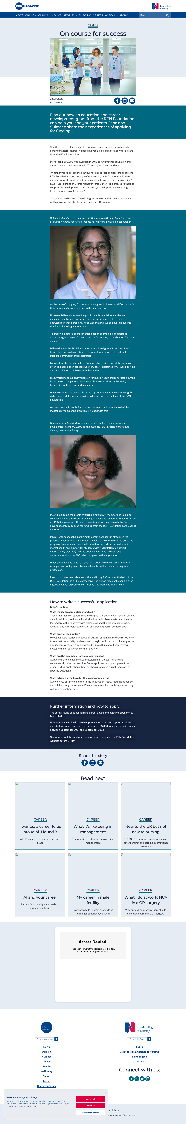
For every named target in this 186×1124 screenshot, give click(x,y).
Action (110, 15)
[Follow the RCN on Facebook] (131, 1081)
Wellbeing (83, 15)
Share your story (46, 1086)
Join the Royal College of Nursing (139, 1051)
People (68, 15)
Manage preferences (90, 1112)
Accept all (90, 1099)
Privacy (115, 1110)
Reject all (91, 1106)
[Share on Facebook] (117, 100)
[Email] (132, 100)
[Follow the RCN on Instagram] (137, 1081)
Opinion (30, 15)
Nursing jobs (139, 1056)
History (122, 15)
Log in (139, 1046)
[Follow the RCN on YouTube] (142, 1081)
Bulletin (56, 102)
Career (98, 15)
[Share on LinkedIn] (124, 100)
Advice (57, 15)
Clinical (44, 15)
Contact (139, 1061)
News (19, 15)
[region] (56, 1104)
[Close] (105, 1092)
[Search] (56, 1039)
